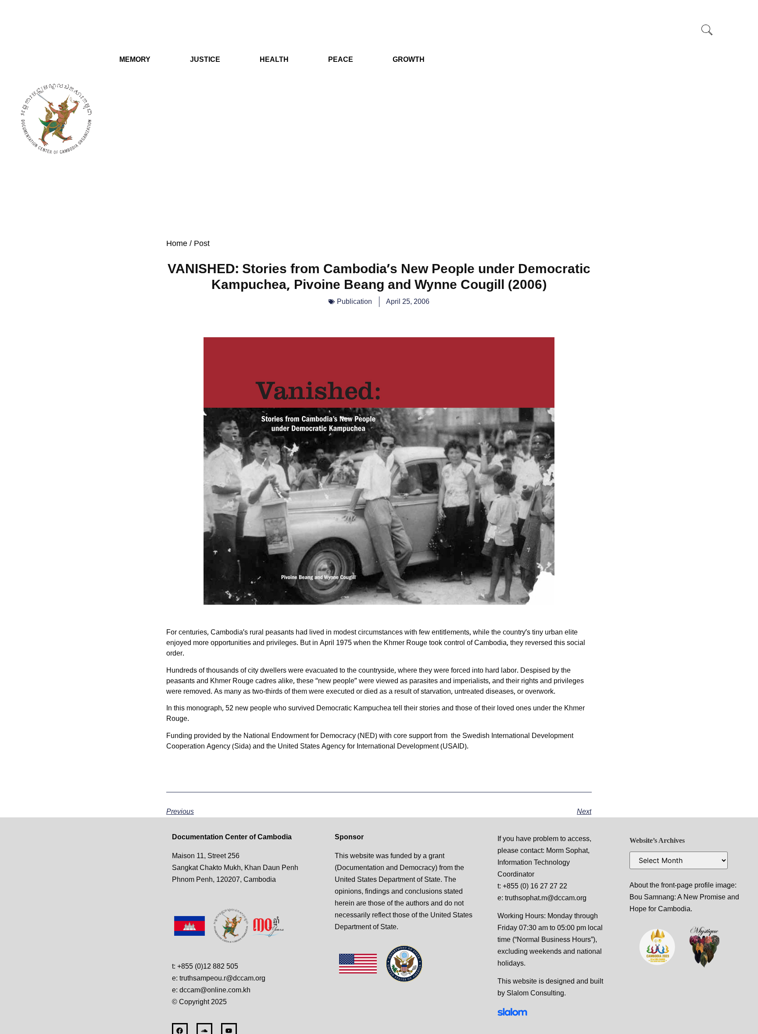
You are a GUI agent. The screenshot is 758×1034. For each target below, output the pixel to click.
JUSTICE (205, 59)
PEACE (340, 59)
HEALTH (274, 59)
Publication (354, 301)
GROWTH (409, 59)
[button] (707, 30)
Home (176, 243)
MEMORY (134, 59)
